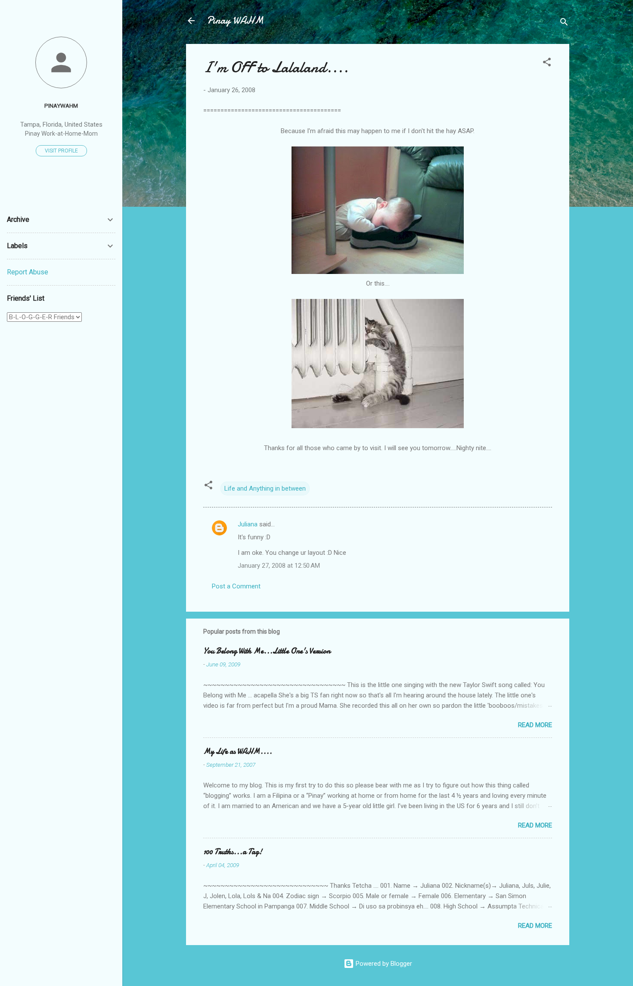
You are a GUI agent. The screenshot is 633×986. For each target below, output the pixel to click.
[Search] (564, 23)
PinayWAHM (61, 105)
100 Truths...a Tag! (232, 851)
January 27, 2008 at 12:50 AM (279, 565)
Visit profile (61, 151)
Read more (535, 725)
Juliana (248, 524)
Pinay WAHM (235, 20)
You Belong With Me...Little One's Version (266, 651)
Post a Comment (236, 586)
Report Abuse (27, 272)
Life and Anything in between (265, 488)
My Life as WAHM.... (237, 751)
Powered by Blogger (383, 963)
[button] (547, 63)
